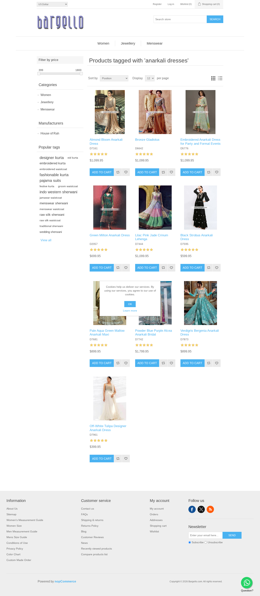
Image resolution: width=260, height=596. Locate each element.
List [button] (220, 78)
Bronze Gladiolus (147, 139)
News (84, 542)
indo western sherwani (58, 192)
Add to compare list (118, 172)
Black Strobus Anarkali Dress (196, 237)
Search (215, 19)
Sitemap (11, 514)
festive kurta (47, 186)
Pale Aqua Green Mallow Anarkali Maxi (107, 332)
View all (46, 240)
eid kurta (73, 157)
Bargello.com (124, 592)
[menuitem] (103, 43)
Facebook (192, 509)
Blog (83, 531)
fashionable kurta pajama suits (54, 178)
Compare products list (94, 554)
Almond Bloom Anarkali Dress (106, 141)
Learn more (130, 310)
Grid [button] (213, 78)
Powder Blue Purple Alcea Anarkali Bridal (153, 332)
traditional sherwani (51, 226)
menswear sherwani (54, 203)
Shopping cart (158, 525)
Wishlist (154, 531)
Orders (154, 514)
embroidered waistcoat (53, 169)
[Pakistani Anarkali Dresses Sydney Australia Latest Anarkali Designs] (110, 112)
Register (157, 4)
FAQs (84, 514)
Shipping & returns (92, 520)
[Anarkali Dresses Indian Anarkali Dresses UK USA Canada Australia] (110, 207)
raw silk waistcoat (50, 220)
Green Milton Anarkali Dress (110, 235)
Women (46, 95)
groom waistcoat (68, 186)
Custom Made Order (18, 560)
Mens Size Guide (16, 537)
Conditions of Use (17, 542)
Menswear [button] (155, 43)
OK (130, 304)
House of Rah (50, 133)
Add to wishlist (126, 172)
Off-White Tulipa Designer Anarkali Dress (108, 428)
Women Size (14, 525)
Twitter (201, 509)
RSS (210, 509)
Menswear (48, 109)
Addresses (156, 520)
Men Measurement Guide (21, 531)
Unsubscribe (215, 542)
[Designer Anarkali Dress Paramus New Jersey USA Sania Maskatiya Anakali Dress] (110, 398)
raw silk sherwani (52, 215)
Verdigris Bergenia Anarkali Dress (199, 332)
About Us (12, 508)
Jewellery (47, 102)
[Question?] (246, 582)
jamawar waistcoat (51, 197)
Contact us (87, 508)
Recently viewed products (96, 548)
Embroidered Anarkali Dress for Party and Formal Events (200, 141)
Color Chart (13, 554)
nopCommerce (65, 581)
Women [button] (103, 43)
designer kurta (52, 158)
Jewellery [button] (128, 43)
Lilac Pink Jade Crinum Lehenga (151, 237)
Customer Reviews (92, 537)
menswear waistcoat (52, 209)
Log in (171, 4)
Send (232, 535)
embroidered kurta (52, 163)
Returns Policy (89, 525)
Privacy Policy (14, 548)
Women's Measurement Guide (24, 520)
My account (157, 508)
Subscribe (198, 542)
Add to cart (102, 172)
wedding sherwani (51, 231)
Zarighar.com (144, 592)
